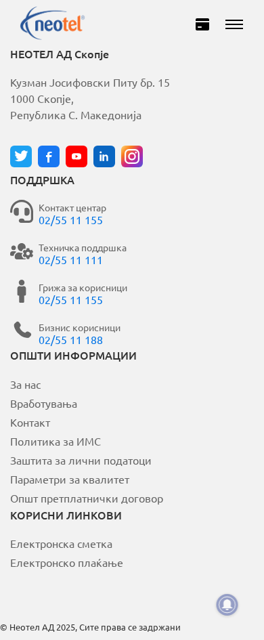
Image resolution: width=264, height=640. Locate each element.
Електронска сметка (61, 543)
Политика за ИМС (55, 441)
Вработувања (43, 403)
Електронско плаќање (66, 562)
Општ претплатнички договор (86, 498)
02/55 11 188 (71, 339)
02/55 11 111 (71, 259)
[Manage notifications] (227, 605)
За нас (25, 384)
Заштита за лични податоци (81, 460)
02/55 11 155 (71, 219)
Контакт (30, 422)
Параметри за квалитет (69, 479)
